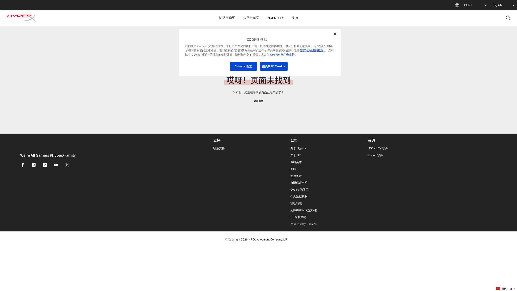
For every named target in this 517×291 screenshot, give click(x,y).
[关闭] (335, 34)
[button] (506, 288)
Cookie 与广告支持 (282, 54)
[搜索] (508, 18)
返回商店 (258, 100)
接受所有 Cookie (274, 66)
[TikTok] (45, 165)
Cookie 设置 (243, 66)
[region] (260, 52)
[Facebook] (23, 165)
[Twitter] (67, 165)
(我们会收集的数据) (312, 50)
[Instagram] (34, 165)
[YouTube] (56, 165)
